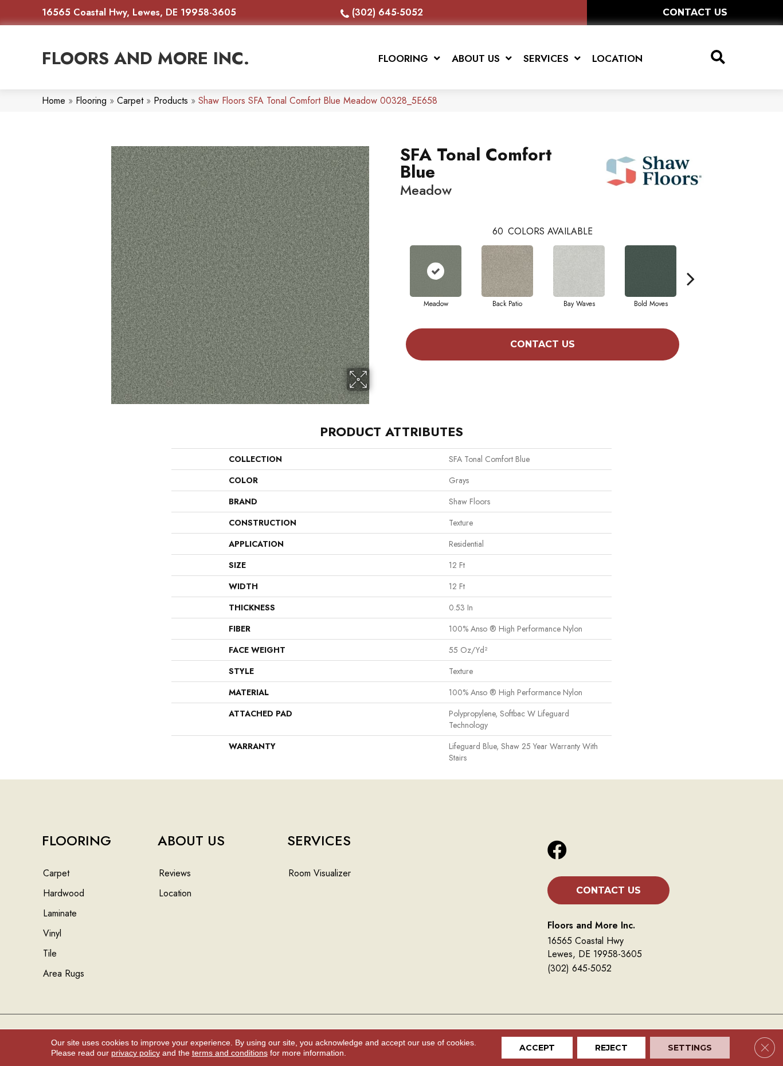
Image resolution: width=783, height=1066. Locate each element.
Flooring (91, 100)
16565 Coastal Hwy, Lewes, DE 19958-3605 (139, 12)
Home (53, 100)
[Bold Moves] (650, 271)
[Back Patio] (507, 271)
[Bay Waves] (579, 271)
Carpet (130, 100)
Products (171, 100)
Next (690, 261)
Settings (690, 1048)
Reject (611, 1048)
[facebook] (557, 851)
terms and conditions (230, 1052)
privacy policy (135, 1052)
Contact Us (542, 344)
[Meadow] (435, 271)
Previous (394, 261)
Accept (537, 1048)
